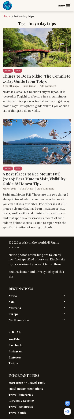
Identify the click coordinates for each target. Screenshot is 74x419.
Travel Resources (21, 407)
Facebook (15, 345)
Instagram (16, 351)
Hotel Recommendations (26, 389)
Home (7, 16)
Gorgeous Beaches (22, 400)
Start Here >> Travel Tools (27, 382)
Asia (18, 70)
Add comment (48, 86)
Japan (8, 70)
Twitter (14, 363)
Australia (15, 308)
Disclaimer (21, 272)
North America (19, 320)
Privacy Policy (44, 272)
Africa (13, 296)
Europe (14, 314)
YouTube (14, 339)
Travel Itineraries (21, 395)
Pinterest (15, 357)
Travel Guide (18, 413)
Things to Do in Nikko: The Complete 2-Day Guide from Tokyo (36, 78)
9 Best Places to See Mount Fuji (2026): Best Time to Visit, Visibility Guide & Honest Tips (34, 178)
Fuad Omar (29, 86)
